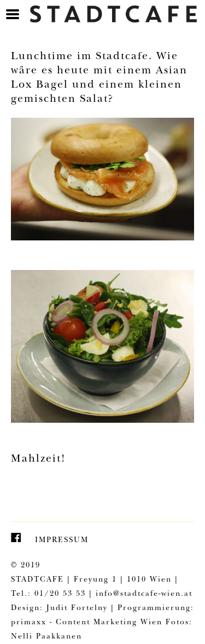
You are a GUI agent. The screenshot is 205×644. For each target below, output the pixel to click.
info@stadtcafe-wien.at (144, 594)
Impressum (62, 540)
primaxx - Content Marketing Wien (86, 622)
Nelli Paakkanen (46, 637)
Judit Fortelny (77, 608)
